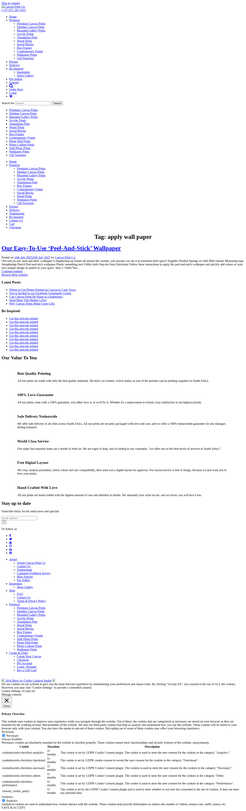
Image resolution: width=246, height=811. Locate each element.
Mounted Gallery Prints (31, 30)
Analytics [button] (7, 796)
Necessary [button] (8, 731)
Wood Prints (24, 41)
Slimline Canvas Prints (30, 27)
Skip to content (11, 3)
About (13, 559)
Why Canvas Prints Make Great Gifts (32, 303)
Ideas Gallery (25, 587)
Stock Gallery (25, 75)
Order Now (16, 89)
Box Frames (24, 47)
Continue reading (12, 271)
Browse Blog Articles (15, 274)
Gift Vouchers (25, 58)
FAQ (20, 594)
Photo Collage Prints (21, 144)
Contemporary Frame (30, 51)
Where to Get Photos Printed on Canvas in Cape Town (42, 289)
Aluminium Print (27, 37)
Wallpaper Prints (27, 54)
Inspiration (23, 72)
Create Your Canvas (29, 656)
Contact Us (16, 220)
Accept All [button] (28, 691)
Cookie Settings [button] (11, 691)
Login (13, 92)
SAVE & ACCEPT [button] (13, 807)
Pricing (13, 61)
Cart (11, 224)
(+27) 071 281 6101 (14, 10)
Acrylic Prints (25, 34)
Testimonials (16, 213)
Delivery (14, 65)
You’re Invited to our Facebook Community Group (40, 293)
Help (12, 590)
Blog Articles (25, 576)
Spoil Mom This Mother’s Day (28, 300)
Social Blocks (25, 44)
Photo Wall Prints (19, 141)
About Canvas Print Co (31, 562)
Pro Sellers (15, 79)
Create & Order (18, 653)
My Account (24, 663)
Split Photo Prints (19, 148)
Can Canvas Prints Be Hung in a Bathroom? (36, 296)
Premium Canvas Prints (31, 23)
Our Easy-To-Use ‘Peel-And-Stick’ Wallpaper (61, 248)
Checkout (15, 227)
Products (14, 20)
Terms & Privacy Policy (31, 601)
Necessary (12, 735)
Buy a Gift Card (27, 670)
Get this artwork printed (23, 318)
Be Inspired (16, 68)
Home (13, 16)
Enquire (14, 82)
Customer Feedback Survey (34, 573)
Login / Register (27, 666)
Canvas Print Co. (65, 257)
